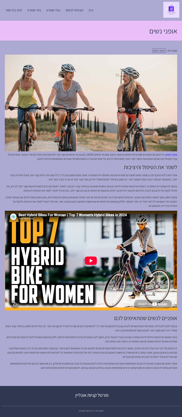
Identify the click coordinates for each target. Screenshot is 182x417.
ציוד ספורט (34, 10)
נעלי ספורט (53, 10)
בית (91, 10)
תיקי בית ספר (13, 10)
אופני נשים (159, 50)
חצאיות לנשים (74, 10)
